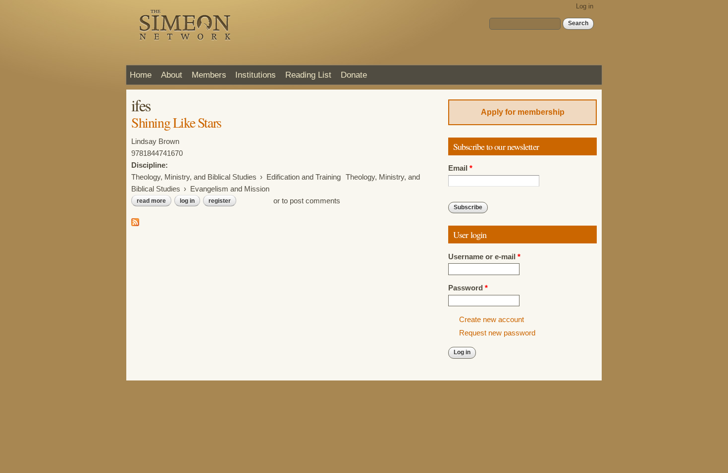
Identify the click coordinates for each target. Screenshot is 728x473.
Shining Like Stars (176, 122)
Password (468, 288)
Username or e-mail (484, 257)
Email (460, 168)
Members (209, 75)
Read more (154, 200)
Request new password (497, 333)
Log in (584, 6)
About (171, 75)
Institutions (255, 75)
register (219, 200)
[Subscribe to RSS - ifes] (135, 220)
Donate (354, 75)
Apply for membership (523, 112)
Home (141, 75)
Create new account (491, 320)
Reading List (308, 75)
